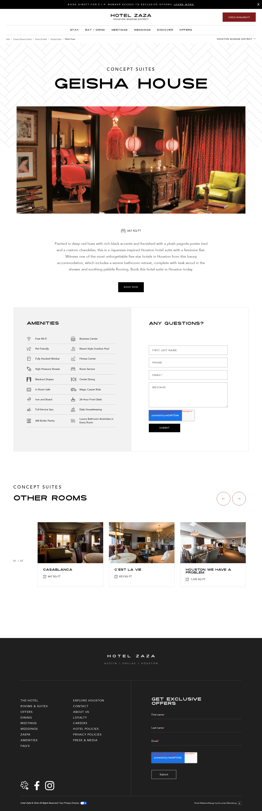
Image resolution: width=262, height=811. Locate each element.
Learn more (184, 4)
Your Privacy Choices (69, 803)
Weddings (142, 30)
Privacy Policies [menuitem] (87, 735)
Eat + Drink (95, 30)
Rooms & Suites (41, 39)
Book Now (131, 287)
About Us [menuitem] (81, 712)
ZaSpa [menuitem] (25, 735)
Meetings (120, 30)
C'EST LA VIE (127, 570)
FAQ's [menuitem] (25, 746)
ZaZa (8, 39)
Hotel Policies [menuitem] (86, 729)
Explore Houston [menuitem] (88, 700)
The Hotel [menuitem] (29, 700)
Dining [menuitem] (26, 718)
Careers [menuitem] (80, 723)
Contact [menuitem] (80, 706)
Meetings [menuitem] (28, 723)
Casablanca (57, 570)
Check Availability (239, 17)
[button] (223, 498)
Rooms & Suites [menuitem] (34, 706)
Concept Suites (55, 39)
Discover (165, 30)
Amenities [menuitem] (29, 740)
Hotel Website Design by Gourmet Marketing (215, 803)
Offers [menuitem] (26, 712)
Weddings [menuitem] (29, 729)
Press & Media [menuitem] (85, 740)
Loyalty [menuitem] (80, 718)
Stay (74, 30)
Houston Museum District (22, 39)
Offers (185, 30)
